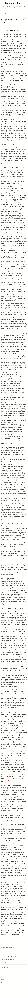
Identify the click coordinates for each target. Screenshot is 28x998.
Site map (3, 982)
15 (18, 202)
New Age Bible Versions (6, 959)
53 (5, 792)
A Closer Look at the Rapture (8, 956)
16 (6, 209)
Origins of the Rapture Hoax (7, 947)
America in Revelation (6, 962)
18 (5, 216)
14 (6, 200)
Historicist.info (14, 3)
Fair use (3, 979)
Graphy (17, 995)
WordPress (9, 995)
